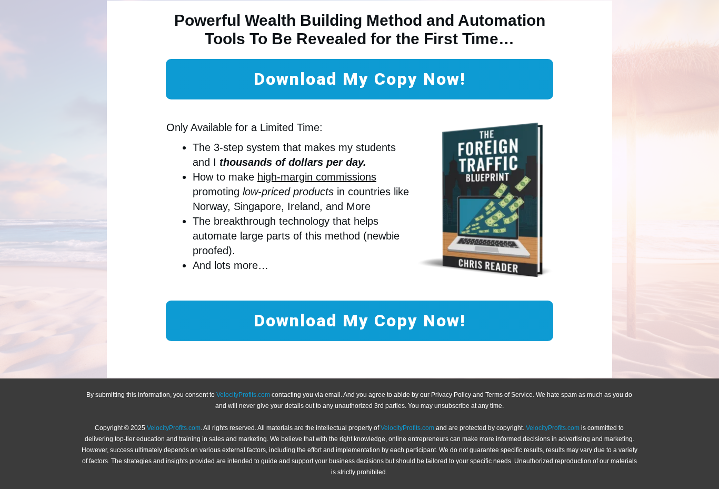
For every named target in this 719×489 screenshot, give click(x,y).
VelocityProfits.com (243, 394)
